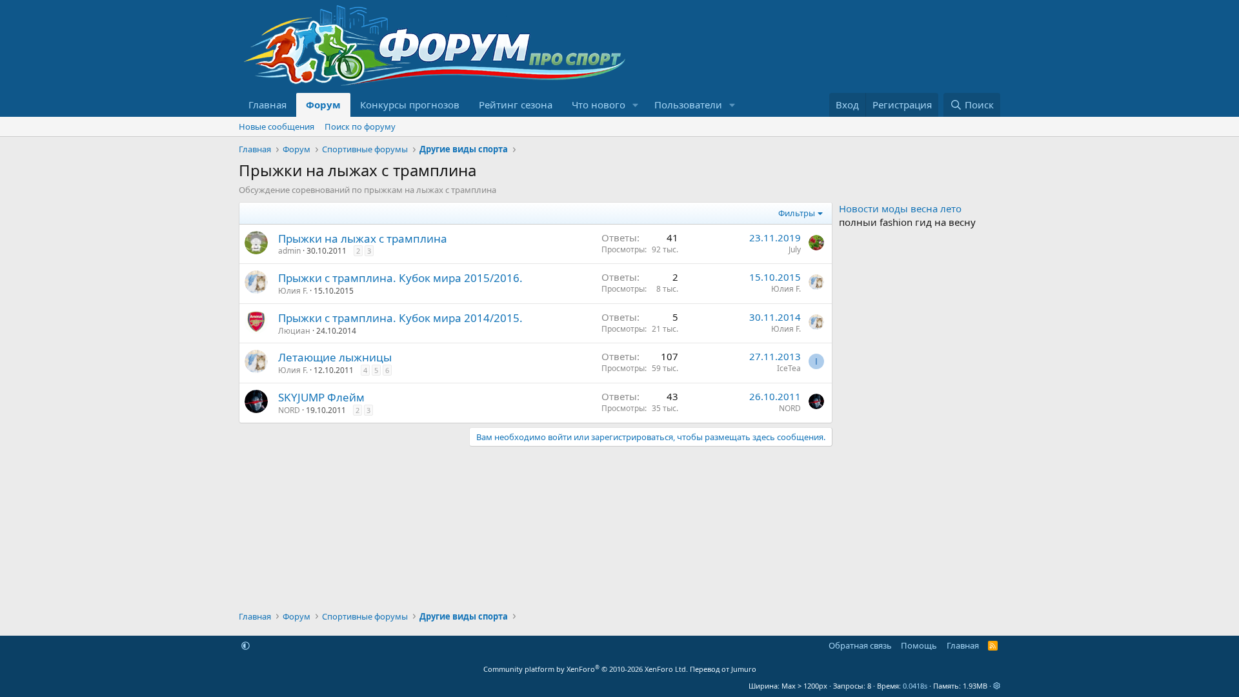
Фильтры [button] (796, 213)
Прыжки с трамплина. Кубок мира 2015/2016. (400, 277)
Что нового (598, 104)
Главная (267, 104)
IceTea (789, 368)
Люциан (294, 330)
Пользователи (688, 104)
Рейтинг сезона (515, 104)
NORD (289, 410)
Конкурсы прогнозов (409, 104)
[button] (636, 105)
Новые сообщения (276, 126)
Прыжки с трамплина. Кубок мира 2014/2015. (400, 317)
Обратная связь (860, 645)
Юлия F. (293, 290)
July (795, 249)
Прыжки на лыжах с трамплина (362, 238)
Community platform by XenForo (585, 669)
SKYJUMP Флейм (321, 397)
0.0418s (915, 686)
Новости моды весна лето (900, 208)
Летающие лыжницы (335, 357)
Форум (323, 104)
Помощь (919, 645)
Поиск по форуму (360, 126)
